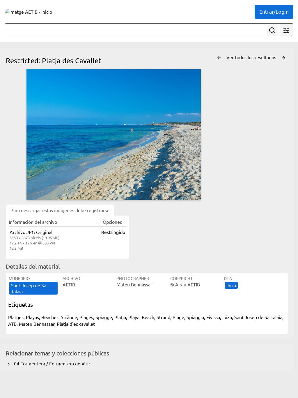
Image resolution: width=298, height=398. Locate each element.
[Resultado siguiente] (283, 58)
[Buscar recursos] (272, 30)
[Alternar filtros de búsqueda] (286, 30)
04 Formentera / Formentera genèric (51, 363)
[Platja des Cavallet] (113, 134)
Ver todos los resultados (251, 57)
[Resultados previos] (219, 58)
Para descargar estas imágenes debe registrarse (59, 210)
